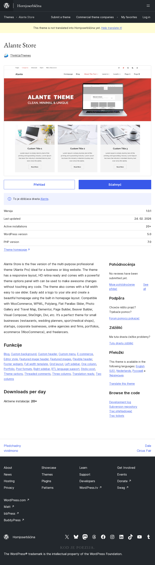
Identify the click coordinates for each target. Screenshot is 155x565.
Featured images (60, 359)
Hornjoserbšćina (24, 537)
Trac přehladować (120, 411)
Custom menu (67, 354)
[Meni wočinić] (149, 5)
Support (84, 474)
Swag (123, 488)
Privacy (9, 488)
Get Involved (126, 468)
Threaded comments (37, 373)
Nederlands (123, 370)
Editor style (11, 359)
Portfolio (9, 368)
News (8, 474)
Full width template (36, 364)
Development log (120, 402)
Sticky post (88, 368)
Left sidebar (72, 364)
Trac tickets (116, 415)
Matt (9, 507)
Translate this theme (122, 383)
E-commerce (85, 354)
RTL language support (65, 368)
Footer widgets (13, 364)
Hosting (9, 481)
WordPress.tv (90, 488)
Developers (87, 481)
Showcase (49, 468)
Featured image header (34, 359)
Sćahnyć (114, 184)
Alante (44, 198)
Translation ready (83, 373)
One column (88, 364)
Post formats (24, 368)
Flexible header (82, 359)
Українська (116, 375)
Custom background (23, 354)
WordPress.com (16, 500)
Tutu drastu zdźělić (121, 343)
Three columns (61, 373)
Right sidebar (41, 368)
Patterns (47, 488)
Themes (9, 17)
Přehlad (39, 184)
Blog (6, 354)
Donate (124, 481)
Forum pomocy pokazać (124, 318)
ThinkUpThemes (20, 55)
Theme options (13, 373)
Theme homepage (15, 249)
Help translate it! (111, 27)
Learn (83, 468)
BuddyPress (14, 520)
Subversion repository (123, 406)
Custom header (47, 354)
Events (122, 474)
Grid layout (56, 364)
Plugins (46, 481)
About (8, 468)
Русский (138, 370)
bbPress (11, 513)
